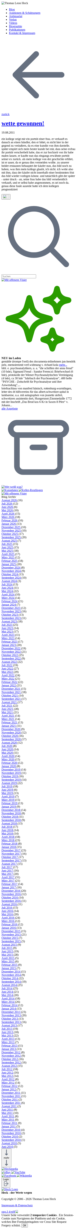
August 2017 (9, 863)
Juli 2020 (7, 746)
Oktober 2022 (10, 655)
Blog (12, 9)
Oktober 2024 (10, 574)
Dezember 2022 (11, 648)
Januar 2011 (8, 1126)
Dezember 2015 (11, 931)
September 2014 (11, 981)
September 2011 (11, 1102)
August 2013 (9, 1025)
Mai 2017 (7, 874)
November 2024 (11, 571)
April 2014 (8, 998)
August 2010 (9, 1143)
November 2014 (11, 975)
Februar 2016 (9, 924)
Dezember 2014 (11, 971)
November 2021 (11, 692)
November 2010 (11, 1133)
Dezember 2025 (11, 527)
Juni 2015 (7, 951)
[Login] (5, 1185)
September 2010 (11, 1139)
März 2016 (8, 921)
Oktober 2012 (10, 1059)
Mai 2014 (7, 995)
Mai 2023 (7, 631)
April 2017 (8, 877)
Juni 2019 (7, 789)
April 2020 (8, 756)
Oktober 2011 (10, 1099)
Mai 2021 (7, 712)
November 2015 (11, 934)
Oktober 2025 (10, 533)
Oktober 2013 (10, 1018)
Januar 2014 (9, 1008)
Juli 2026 (7, 503)
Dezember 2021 (11, 688)
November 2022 (11, 651)
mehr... (63, 364)
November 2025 (11, 530)
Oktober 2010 (10, 1136)
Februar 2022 (9, 682)
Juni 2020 (7, 749)
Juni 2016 (7, 911)
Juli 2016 (7, 907)
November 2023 (11, 611)
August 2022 (9, 661)
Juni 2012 (7, 1072)
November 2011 (11, 1096)
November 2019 (11, 773)
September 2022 (11, 658)
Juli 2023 (7, 624)
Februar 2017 (9, 884)
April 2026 (8, 513)
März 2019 (8, 799)
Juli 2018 (7, 826)
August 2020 (9, 742)
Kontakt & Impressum (22, 33)
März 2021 (8, 719)
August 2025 (9, 540)
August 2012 (9, 1065)
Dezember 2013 (11, 1012)
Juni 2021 (7, 709)
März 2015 (8, 961)
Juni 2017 (7, 870)
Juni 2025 (7, 547)
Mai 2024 (7, 591)
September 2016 (11, 900)
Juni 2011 (7, 1109)
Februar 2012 (9, 1086)
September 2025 (11, 537)
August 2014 (9, 985)
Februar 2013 (9, 1045)
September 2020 (11, 739)
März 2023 (8, 638)
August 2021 (9, 702)
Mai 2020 (7, 752)
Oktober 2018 (10, 816)
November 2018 (11, 813)
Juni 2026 (7, 507)
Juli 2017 (7, 867)
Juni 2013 (7, 1032)
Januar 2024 (9, 604)
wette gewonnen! (22, 123)
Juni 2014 (7, 991)
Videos (13, 23)
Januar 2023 (9, 645)
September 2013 (11, 1022)
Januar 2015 (9, 968)
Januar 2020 (9, 766)
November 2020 (11, 732)
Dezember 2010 (11, 1129)
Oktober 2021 (10, 695)
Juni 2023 (7, 628)
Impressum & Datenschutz (17, 1205)
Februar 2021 (9, 722)
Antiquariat (15, 16)
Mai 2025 (7, 550)
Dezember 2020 (11, 729)
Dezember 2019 (11, 769)
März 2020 (8, 759)
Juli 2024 (7, 584)
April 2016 (8, 917)
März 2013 (8, 1042)
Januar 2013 (9, 1049)
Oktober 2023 (10, 614)
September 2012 (11, 1062)
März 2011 (8, 1119)
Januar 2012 (9, 1089)
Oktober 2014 (10, 978)
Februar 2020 (9, 762)
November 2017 (11, 853)
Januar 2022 (9, 685)
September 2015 (11, 941)
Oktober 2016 (10, 897)
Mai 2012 (7, 1076)
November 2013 (11, 1015)
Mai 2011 (7, 1113)
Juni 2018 (7, 830)
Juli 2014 (7, 988)
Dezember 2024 (11, 567)
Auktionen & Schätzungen (24, 12)
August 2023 (9, 621)
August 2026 (9, 500)
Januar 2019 (9, 806)
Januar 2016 (9, 927)
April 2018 (8, 836)
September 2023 (11, 618)
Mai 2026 (7, 510)
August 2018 (9, 823)
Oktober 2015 (10, 937)
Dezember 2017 (11, 850)
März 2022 (8, 678)
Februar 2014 (9, 1005)
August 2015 (9, 944)
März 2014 (8, 1001)
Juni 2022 (7, 668)
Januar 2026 (9, 523)
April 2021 (8, 715)
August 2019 (9, 783)
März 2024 (8, 597)
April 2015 (8, 958)
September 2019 (11, 779)
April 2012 (8, 1079)
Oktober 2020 (10, 735)
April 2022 (8, 675)
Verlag (13, 19)
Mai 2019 (7, 793)
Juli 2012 (7, 1069)
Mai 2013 (7, 1035)
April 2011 (8, 1116)
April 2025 (8, 554)
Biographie (15, 26)
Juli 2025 (7, 544)
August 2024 (9, 581)
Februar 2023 (9, 641)
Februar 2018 (9, 843)
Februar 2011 (9, 1123)
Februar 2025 (9, 560)
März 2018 (8, 840)
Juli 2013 (7, 1028)
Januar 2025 (9, 564)
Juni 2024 (7, 587)
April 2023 (8, 634)
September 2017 (11, 860)
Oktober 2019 (10, 776)
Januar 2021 (9, 725)
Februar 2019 (9, 803)
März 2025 (8, 557)
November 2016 (11, 894)
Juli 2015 (7, 948)
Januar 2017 (9, 887)
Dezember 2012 (11, 1052)
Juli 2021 (7, 705)
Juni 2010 (7, 1146)
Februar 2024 (9, 601)
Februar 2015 (9, 964)
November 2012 (11, 1055)
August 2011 (9, 1106)
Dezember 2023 (11, 608)
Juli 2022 (7, 665)
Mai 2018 (7, 833)
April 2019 (8, 796)
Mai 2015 (7, 954)
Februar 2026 (9, 520)
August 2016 (9, 904)
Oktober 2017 (10, 857)
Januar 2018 (9, 847)
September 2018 (11, 820)
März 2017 (8, 880)
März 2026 (8, 517)
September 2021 (11, 698)
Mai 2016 (7, 914)
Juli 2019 (7, 786)
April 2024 (8, 594)
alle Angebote (9, 408)
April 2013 (8, 1038)
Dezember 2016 (11, 890)
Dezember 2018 (11, 810)
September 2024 (11, 577)
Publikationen (17, 29)
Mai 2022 (7, 672)
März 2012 (8, 1082)
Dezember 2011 (11, 1092)
